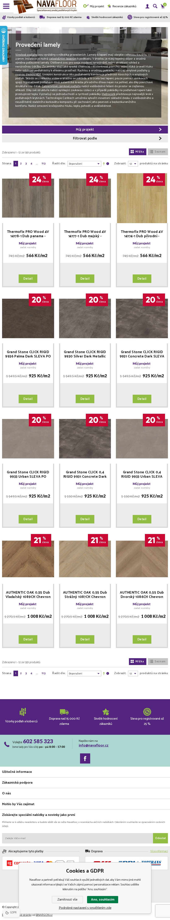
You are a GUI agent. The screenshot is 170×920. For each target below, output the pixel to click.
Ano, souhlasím (102, 899)
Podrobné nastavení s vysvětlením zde (85, 908)
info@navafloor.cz (93, 745)
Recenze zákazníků (124, 6)
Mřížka (139, 152)
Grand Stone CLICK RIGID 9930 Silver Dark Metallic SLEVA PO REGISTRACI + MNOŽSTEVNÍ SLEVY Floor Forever (85, 354)
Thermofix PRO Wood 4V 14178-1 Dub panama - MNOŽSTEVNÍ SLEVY (28, 234)
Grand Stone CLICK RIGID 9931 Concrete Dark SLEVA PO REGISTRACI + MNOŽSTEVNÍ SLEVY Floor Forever (142, 354)
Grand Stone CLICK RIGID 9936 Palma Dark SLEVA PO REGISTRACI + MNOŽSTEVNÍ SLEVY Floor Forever (28, 354)
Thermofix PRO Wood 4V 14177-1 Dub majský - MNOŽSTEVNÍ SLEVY (85, 234)
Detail (28, 278)
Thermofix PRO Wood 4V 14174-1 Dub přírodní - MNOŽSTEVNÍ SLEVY (142, 234)
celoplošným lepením (62, 59)
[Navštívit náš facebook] (85, 758)
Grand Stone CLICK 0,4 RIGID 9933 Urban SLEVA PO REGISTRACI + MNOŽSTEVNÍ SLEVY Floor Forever (142, 474)
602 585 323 (38, 741)
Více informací (159, 851)
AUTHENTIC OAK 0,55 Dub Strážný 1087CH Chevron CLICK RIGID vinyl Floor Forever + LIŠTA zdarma (85, 594)
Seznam (160, 152)
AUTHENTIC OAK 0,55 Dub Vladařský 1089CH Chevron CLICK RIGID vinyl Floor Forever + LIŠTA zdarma (28, 594)
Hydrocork (108, 94)
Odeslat (160, 838)
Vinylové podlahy (26, 55)
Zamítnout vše (67, 899)
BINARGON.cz (44, 915)
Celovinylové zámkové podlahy (61, 86)
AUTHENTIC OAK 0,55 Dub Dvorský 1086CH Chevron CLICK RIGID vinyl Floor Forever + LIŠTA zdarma (142, 594)
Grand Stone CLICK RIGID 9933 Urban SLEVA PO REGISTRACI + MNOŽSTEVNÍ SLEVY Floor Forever (28, 474)
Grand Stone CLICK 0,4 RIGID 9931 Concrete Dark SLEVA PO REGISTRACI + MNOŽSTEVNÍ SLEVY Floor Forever (85, 474)
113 (43, 163)
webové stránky (22, 915)
